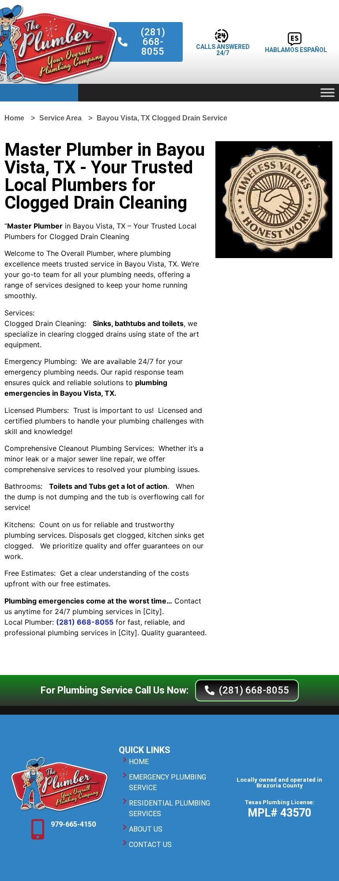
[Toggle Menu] (327, 92)
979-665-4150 (73, 824)
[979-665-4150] (37, 829)
